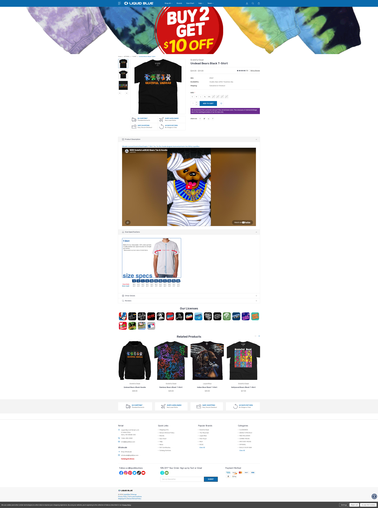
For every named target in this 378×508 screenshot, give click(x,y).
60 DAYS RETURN (171, 125)
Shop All (168, 3)
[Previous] (119, 93)
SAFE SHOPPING (144, 125)
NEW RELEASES (244, 436)
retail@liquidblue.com (128, 442)
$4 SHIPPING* (143, 118)
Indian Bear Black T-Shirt (207, 387)
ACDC (201, 444)
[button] (374, 496)
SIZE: (192, 93)
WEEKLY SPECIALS (245, 433)
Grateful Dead (204, 430)
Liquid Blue (203, 436)
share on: (193, 118)
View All (202, 447)
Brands (179, 3)
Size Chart (190, 3)
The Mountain (204, 433)
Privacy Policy (122, 496)
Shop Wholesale (126, 452)
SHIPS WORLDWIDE (172, 118)
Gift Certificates (164, 447)
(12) (247, 71)
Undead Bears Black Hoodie (135, 387)
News (210, 3)
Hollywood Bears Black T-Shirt (243, 387)
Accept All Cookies (368, 505)
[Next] (126, 93)
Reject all (354, 505)
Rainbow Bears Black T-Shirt (171, 387)
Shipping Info (164, 430)
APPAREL (242, 444)
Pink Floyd (202, 439)
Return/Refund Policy (166, 433)
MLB (200, 442)
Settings (344, 505)
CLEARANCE (243, 430)
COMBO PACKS (244, 439)
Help (200, 3)
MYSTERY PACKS (245, 442)
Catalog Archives (127, 459)
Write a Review (255, 71)
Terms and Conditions (135, 496)
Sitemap (134, 494)
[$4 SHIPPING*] (134, 119)
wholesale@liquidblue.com (129, 455)
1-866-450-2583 (126, 438)
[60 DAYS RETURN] (161, 126)
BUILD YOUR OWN (245, 447)
